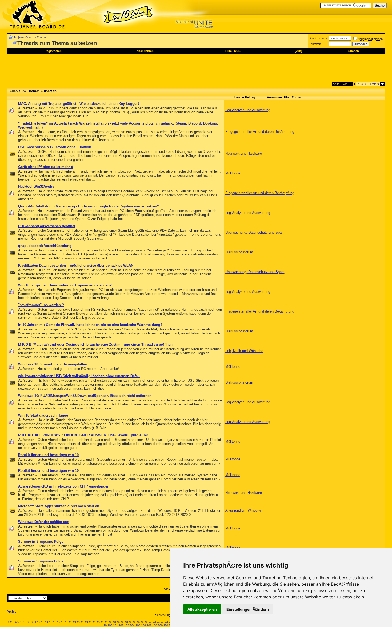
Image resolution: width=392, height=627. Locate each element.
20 (70, 622)
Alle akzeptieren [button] (202, 609)
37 (138, 622)
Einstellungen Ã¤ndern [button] (247, 609)
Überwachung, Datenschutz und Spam (255, 232)
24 (86, 622)
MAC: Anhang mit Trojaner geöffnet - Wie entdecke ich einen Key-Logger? (79, 104)
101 (115, 625)
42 (158, 622)
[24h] (298, 51)
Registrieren (53, 51)
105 (137, 625)
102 (121, 625)
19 (66, 622)
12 (38, 622)
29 (106, 622)
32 (118, 622)
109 (160, 625)
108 (154, 625)
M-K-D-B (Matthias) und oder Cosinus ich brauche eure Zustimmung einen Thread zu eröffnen (95, 344)
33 (122, 622)
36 (134, 622)
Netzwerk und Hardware (243, 153)
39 (146, 622)
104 (132, 625)
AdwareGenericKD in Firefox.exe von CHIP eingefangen (63, 486)
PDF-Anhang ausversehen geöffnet (46, 226)
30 (110, 622)
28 (102, 622)
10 (31, 622)
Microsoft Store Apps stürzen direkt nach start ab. (59, 506)
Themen (42, 37)
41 (154, 622)
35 (130, 622)
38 (142, 622)
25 (90, 622)
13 (42, 622)
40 (150, 622)
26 (94, 622)
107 (149, 625)
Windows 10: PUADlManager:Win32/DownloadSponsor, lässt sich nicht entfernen (84, 396)
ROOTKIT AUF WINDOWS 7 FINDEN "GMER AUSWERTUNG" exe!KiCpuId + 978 (83, 435)
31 (114, 622)
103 (126, 625)
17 (58, 622)
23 (82, 622)
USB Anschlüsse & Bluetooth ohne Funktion (54, 147)
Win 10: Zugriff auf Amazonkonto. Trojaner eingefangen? (65, 285)
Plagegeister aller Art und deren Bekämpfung (259, 132)
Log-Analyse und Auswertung (247, 110)
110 (165, 625)
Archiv (12, 611)
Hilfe (228, 51)
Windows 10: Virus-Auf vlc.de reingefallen (52, 364)
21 (74, 622)
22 (78, 622)
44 (166, 622)
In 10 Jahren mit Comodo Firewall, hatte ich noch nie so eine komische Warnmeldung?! (90, 325)
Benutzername (318, 38)
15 (50, 622)
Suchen (353, 51)
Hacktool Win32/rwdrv (36, 187)
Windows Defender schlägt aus (43, 522)
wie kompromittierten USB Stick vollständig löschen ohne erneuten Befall (79, 376)
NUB (237, 51)
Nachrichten (145, 51)
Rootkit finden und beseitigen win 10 (48, 455)
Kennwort (315, 44)
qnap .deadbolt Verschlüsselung (44, 246)
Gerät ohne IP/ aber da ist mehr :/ (45, 167)
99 (105, 625)
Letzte (374, 84)
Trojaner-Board (23, 37)
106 (143, 625)
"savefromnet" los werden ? (41, 305)
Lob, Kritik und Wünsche (244, 351)
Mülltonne (232, 173)
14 (46, 622)
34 (126, 622)
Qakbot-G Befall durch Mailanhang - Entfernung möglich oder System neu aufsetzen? (88, 206)
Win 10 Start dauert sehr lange (43, 415)
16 (54, 622)
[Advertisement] (104, 70)
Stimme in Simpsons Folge (40, 542)
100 (109, 625)
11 (34, 622)
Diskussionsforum (239, 252)
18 (62, 622)
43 (162, 622)
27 (98, 622)
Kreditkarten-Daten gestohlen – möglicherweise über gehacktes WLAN (75, 265)
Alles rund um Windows (243, 510)
